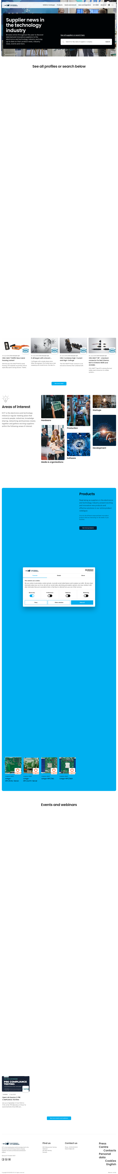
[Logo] (11, 5)
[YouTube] (9, 1160)
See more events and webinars (59, 1118)
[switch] (50, 595)
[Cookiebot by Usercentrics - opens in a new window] (86, 570)
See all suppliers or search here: (73, 35)
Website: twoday (112, 1172)
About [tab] (83, 575)
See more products (88, 528)
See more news (59, 383)
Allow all (82, 602)
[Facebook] (3, 1160)
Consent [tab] (35, 575)
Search (107, 42)
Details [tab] (59, 575)
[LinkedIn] (6, 1160)
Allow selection (59, 602)
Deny (36, 602)
